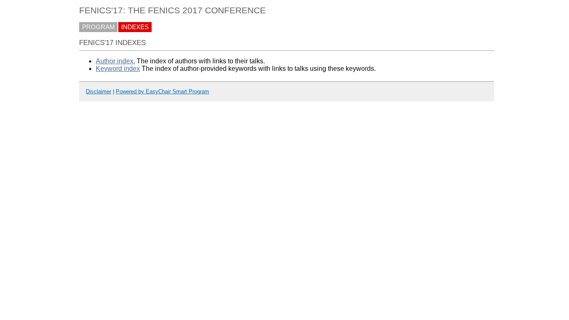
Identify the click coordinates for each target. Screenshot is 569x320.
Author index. (115, 61)
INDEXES (135, 27)
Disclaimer (98, 91)
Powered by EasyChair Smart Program (162, 91)
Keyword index (118, 68)
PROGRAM (98, 27)
